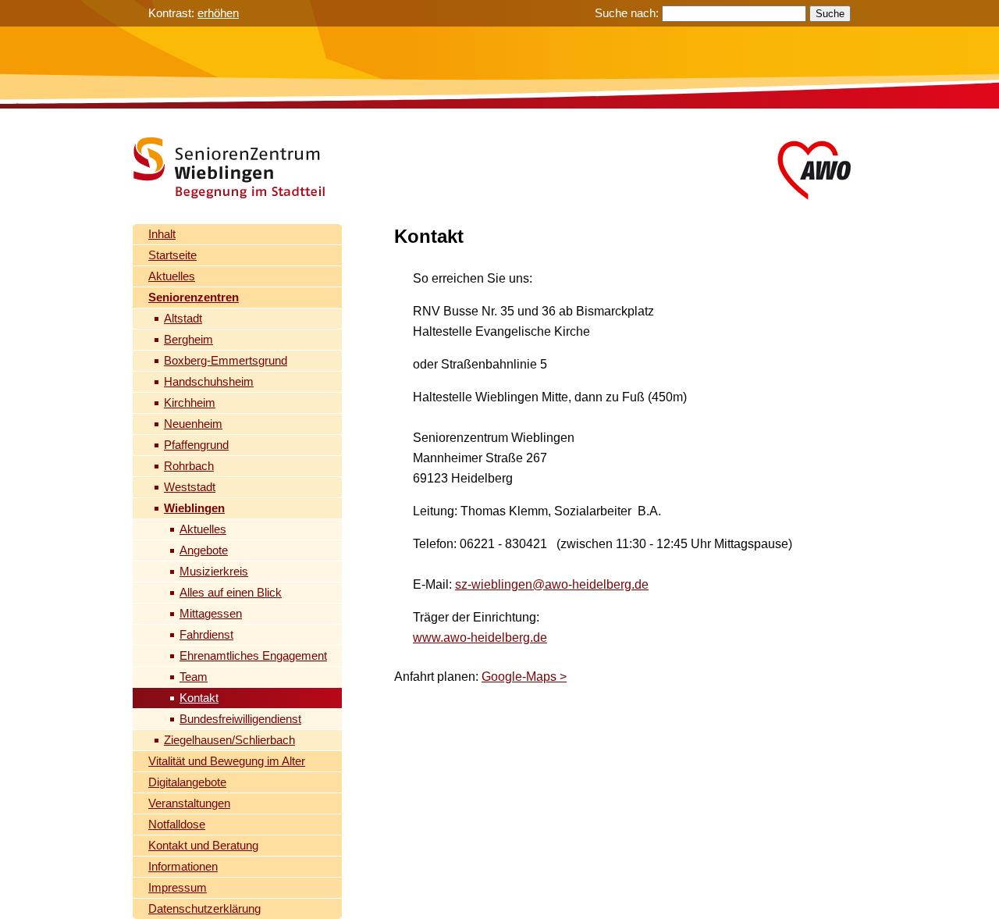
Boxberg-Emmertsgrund (225, 360)
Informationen (183, 866)
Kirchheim (189, 402)
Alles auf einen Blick (231, 592)
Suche (830, 14)
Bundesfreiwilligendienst (240, 718)
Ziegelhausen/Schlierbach (229, 739)
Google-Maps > (524, 676)
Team (194, 676)
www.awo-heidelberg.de (480, 637)
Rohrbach (189, 465)
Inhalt (162, 233)
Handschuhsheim (209, 381)
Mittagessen (211, 613)
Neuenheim (193, 423)
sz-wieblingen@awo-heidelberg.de (552, 584)
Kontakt (199, 697)
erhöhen (218, 13)
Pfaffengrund (196, 444)
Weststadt (189, 486)
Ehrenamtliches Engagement (253, 655)
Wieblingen (194, 508)
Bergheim (188, 339)
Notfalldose (176, 824)
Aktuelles (171, 276)
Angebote (204, 550)
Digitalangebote (187, 782)
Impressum (177, 887)
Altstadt (183, 318)
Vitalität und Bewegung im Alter (226, 761)
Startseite (172, 255)
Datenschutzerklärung (204, 908)
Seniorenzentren (193, 297)
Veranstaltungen (189, 803)
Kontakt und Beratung (203, 845)
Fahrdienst (206, 634)
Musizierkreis (214, 571)
